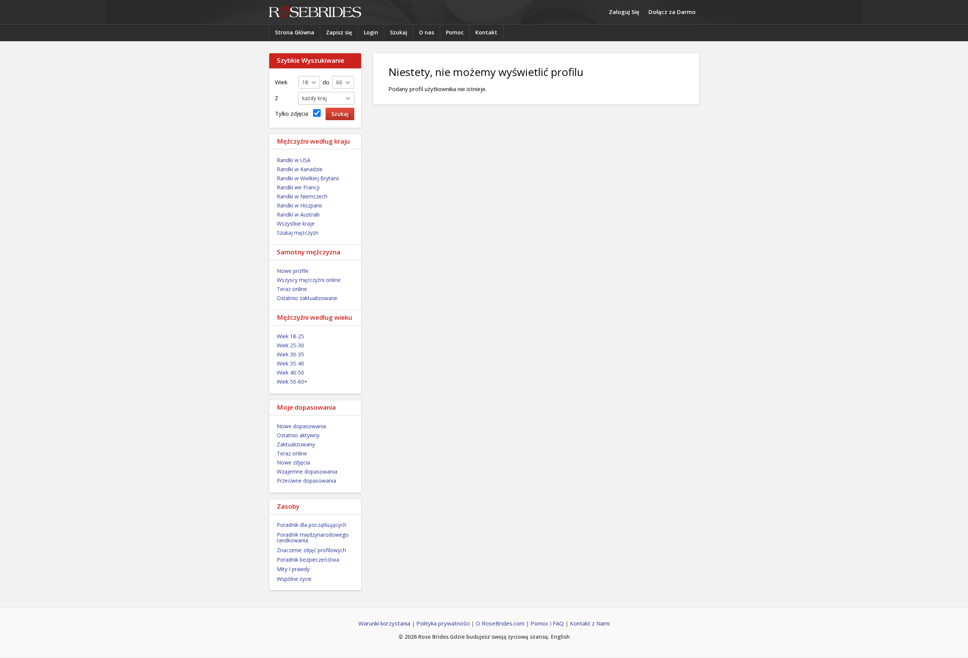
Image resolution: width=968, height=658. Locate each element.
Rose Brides (315, 12)
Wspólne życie (294, 578)
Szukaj (398, 32)
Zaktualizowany (296, 444)
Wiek (281, 82)
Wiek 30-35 (290, 354)
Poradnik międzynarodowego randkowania (313, 537)
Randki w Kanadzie (300, 169)
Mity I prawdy (293, 569)
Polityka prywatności (443, 623)
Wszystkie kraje (296, 223)
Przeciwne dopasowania (306, 480)
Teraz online (292, 289)
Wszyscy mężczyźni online (309, 279)
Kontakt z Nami (590, 623)
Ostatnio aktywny (298, 435)
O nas (426, 32)
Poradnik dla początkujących (311, 524)
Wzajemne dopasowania (307, 471)
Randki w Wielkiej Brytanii (308, 178)
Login (371, 32)
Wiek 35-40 (290, 363)
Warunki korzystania (384, 623)
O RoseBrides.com (500, 623)
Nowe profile (293, 270)
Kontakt (486, 32)
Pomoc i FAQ (547, 623)
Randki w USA (293, 160)
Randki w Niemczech (302, 196)
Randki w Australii (298, 214)
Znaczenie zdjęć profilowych (311, 550)
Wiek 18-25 (290, 336)
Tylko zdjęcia (293, 113)
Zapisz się (339, 32)
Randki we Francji (298, 187)
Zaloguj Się (624, 11)
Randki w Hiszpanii (299, 205)
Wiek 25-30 (290, 345)
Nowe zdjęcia (293, 462)
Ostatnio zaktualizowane (307, 298)
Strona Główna (294, 32)
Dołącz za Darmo (672, 11)
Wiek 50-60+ (292, 381)
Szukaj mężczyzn (297, 232)
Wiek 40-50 (290, 372)
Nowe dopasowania (301, 426)
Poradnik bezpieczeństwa (308, 559)
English (560, 636)
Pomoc (455, 32)
